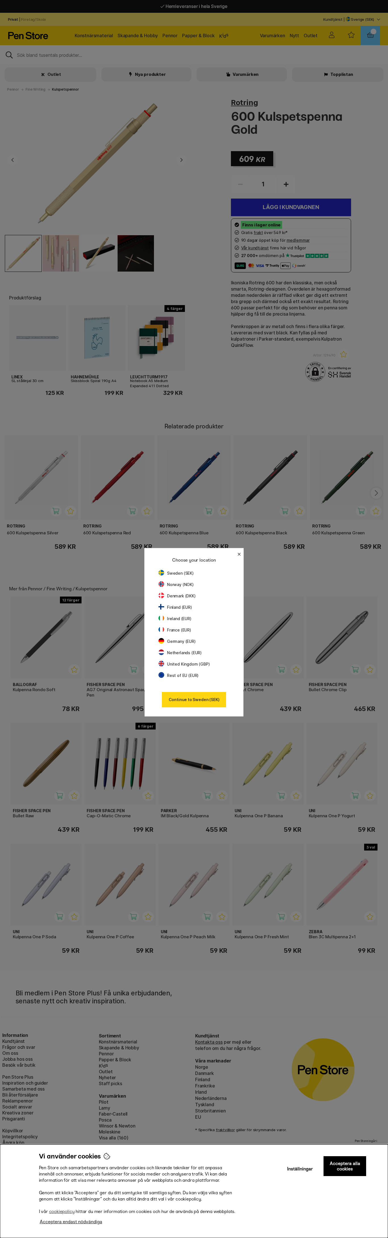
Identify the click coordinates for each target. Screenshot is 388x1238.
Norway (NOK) (180, 584)
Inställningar (300, 1169)
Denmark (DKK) (181, 595)
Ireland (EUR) (179, 618)
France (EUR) (179, 630)
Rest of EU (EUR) (183, 675)
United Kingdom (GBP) (188, 664)
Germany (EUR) (181, 641)
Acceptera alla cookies (345, 1166)
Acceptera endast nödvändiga (71, 1221)
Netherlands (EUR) (184, 652)
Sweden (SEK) (180, 573)
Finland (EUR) (179, 607)
